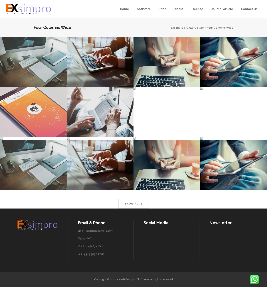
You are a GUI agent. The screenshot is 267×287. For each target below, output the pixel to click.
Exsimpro (177, 27)
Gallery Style (195, 27)
